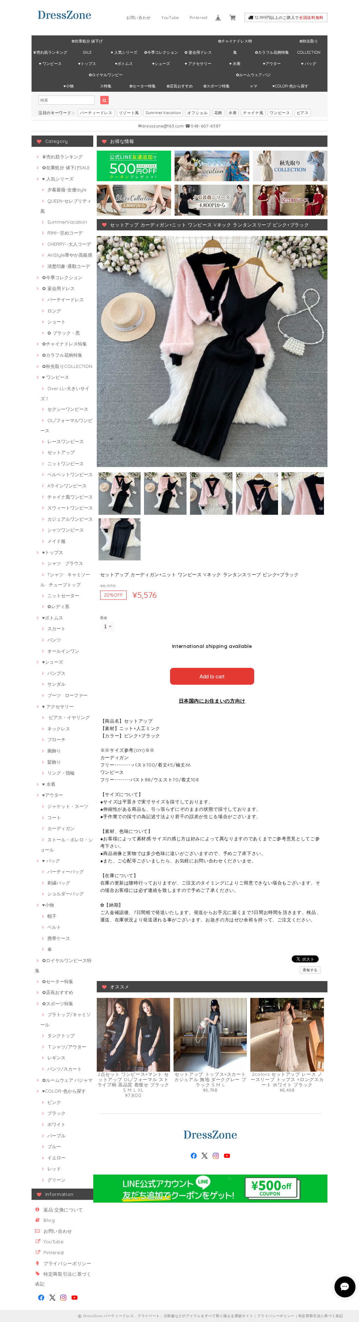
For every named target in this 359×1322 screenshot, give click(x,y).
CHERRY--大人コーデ (69, 244)
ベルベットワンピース (70, 474)
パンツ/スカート (64, 1069)
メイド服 (56, 541)
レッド (54, 1168)
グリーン (56, 1180)
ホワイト (56, 1124)
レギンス (56, 1057)
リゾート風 (129, 112)
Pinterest (199, 17)
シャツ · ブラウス (65, 563)
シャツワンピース (65, 530)
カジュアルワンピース (70, 519)
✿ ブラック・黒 (63, 333)
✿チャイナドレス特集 (235, 43)
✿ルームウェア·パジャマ (253, 76)
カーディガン (61, 828)
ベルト (54, 927)
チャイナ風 (253, 112)
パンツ (54, 640)
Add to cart (211, 676)
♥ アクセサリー (198, 63)
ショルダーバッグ (65, 893)
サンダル (56, 684)
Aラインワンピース (67, 485)
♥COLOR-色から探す (290, 86)
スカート (56, 628)
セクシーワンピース (67, 409)
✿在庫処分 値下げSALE (87, 43)
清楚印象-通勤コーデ (68, 266)
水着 (233, 112)
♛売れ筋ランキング (50, 52)
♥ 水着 (235, 63)
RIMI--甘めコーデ (65, 233)
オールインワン (63, 651)
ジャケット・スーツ (67, 806)
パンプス (56, 673)
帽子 (51, 916)
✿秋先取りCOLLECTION (308, 43)
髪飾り (54, 762)
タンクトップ (61, 1035)
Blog (49, 1220)
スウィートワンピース (70, 508)
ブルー (54, 1146)
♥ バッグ (308, 63)
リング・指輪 (61, 773)
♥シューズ (161, 63)
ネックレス (58, 728)
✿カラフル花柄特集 (272, 52)
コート (54, 817)
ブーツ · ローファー (67, 695)
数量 (104, 618)
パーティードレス (96, 112)
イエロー (56, 1157)
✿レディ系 (58, 606)
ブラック (56, 1113)
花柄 (218, 112)
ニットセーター (63, 595)
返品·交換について (63, 1209)
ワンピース (280, 112)
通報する (310, 970)
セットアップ (61, 452)
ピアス (303, 112)
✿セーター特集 (142, 86)
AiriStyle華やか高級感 (69, 255)
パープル (56, 1135)
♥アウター (272, 63)
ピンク (54, 1102)
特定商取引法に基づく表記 (320, 1316)
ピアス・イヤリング (68, 717)
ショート (56, 321)
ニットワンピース (65, 463)
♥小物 (68, 86)
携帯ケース (58, 938)
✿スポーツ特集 (216, 86)
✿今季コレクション (161, 52)
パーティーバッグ (65, 871)
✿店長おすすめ (180, 86)
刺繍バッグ (58, 883)
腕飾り (54, 751)
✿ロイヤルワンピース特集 (106, 76)
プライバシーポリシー (67, 1263)
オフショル (197, 112)
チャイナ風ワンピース (70, 497)
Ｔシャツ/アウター (66, 1047)
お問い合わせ (138, 17)
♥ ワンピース (50, 63)
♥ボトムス (124, 63)
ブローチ (56, 739)
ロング (54, 311)
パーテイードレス (65, 299)
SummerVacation (163, 112)
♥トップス (87, 63)
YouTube (170, 17)
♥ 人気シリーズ (124, 52)
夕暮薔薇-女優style (67, 189)
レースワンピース (65, 441)
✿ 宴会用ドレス (198, 52)
